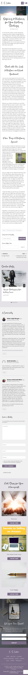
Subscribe (22, 238)
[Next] (24, 285)
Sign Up (14, 643)
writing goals (18, 230)
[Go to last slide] (4, 285)
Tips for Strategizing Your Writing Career (12, 290)
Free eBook (19, 660)
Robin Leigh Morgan (13, 318)
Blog (7, 660)
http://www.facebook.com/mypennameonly (12, 350)
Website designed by (17, 672)
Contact (12, 660)
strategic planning (10, 230)
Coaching (19, 656)
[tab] (11, 302)
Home (7, 656)
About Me (13, 656)
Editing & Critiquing (9, 658)
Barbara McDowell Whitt (14, 380)
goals (4, 230)
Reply (4, 353)
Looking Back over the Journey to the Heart (21, 255)
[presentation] (14, 278)
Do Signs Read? (5, 255)
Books (16, 658)
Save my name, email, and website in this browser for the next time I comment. (13, 462)
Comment (5, 426)
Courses (22, 658)
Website (5, 457)
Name (5, 444)
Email (4, 451)
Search (23, 247)
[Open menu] (22, 3)
